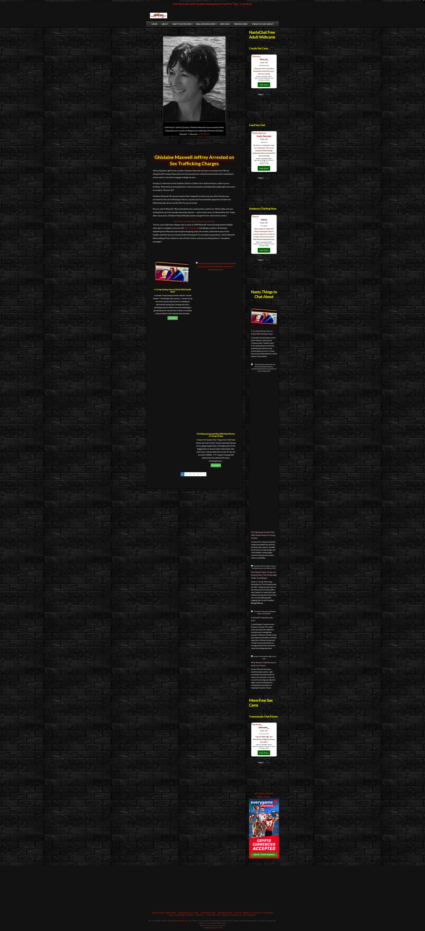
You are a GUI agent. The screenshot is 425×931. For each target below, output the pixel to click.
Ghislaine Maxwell (155, 493)
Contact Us (213, 915)
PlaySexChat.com (188, 913)
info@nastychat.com (212, 927)
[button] (423, 2)
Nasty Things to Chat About (239, 915)
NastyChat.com (180, 920)
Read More (172, 318)
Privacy (199, 915)
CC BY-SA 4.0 (203, 134)
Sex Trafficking (189, 493)
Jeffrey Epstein (191, 228)
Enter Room (263, 85)
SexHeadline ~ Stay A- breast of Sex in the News (245, 913)
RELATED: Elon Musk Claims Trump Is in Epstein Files (194, 221)
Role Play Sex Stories (181, 915)
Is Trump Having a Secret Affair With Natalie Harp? (172, 290)
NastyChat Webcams (164, 913)
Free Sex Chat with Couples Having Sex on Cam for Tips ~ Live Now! (212, 3)
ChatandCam (208, 913)
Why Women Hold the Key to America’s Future (263, 664)
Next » (267, 94)
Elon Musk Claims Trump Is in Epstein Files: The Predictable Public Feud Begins (264, 575)
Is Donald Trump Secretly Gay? (262, 619)
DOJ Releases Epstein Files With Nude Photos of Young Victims (216, 435)
